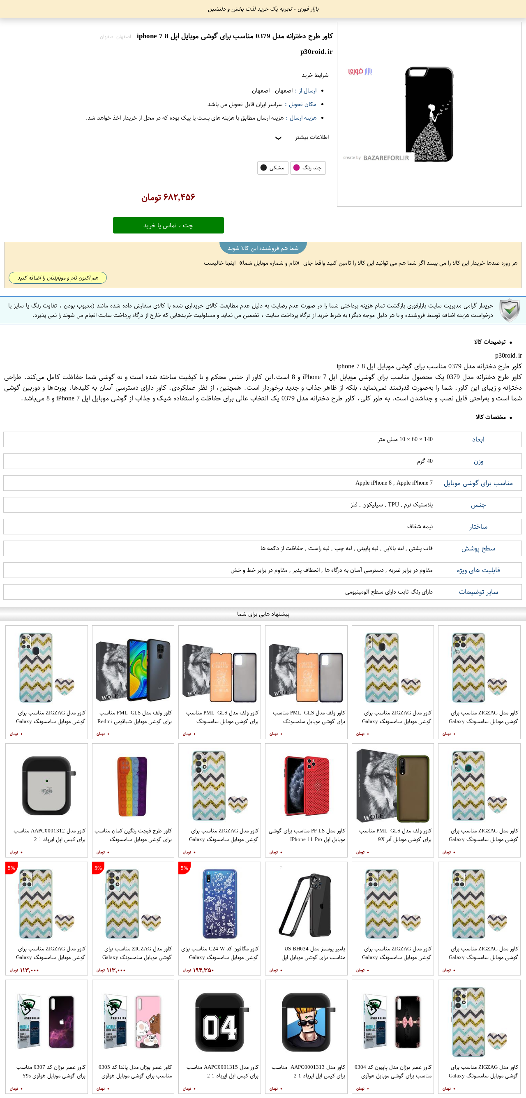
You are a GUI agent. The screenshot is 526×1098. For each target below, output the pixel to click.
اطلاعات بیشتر (301, 137)
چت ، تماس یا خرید (168, 225)
